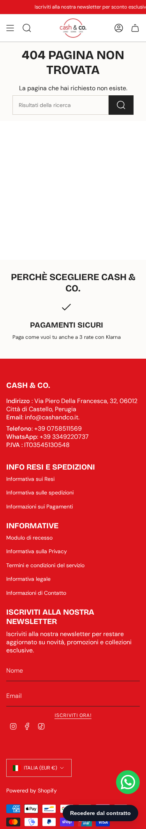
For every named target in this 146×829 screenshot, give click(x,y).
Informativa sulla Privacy (36, 551)
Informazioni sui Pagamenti (39, 506)
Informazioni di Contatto (36, 592)
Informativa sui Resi (30, 478)
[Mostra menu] (10, 28)
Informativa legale (28, 578)
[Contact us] (128, 782)
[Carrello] (135, 28)
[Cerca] (121, 105)
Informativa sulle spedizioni (40, 492)
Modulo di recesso (29, 537)
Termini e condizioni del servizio (45, 565)
